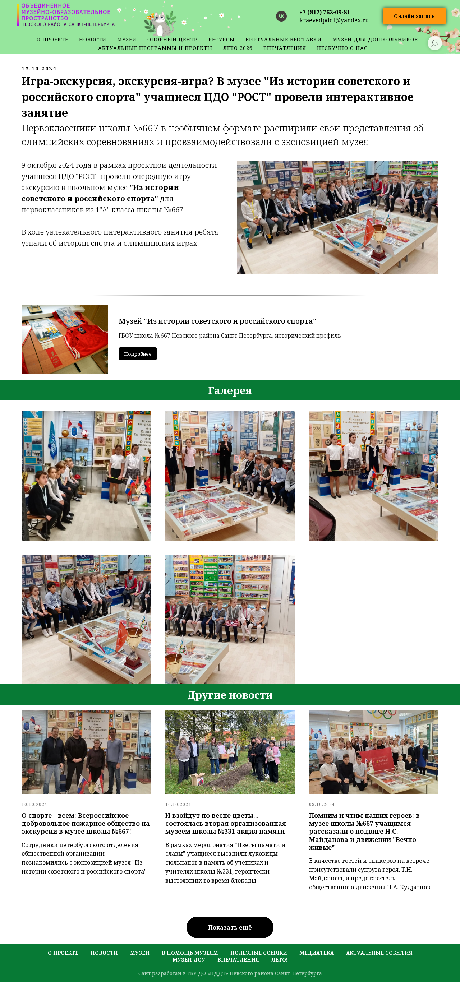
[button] (414, 16)
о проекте (52, 39)
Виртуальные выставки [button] (283, 39)
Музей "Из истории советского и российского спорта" (217, 321)
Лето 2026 (238, 48)
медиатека (316, 952)
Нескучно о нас (342, 48)
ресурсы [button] (221, 39)
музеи (140, 952)
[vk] (281, 16)
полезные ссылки (258, 952)
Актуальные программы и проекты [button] (155, 48)
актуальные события (379, 952)
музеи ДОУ (188, 959)
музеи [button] (127, 39)
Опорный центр (172, 39)
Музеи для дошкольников (375, 39)
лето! (279, 959)
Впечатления (284, 48)
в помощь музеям (190, 952)
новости (92, 39)
